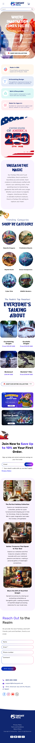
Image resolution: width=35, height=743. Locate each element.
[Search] (32, 9)
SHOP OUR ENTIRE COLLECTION (17, 384)
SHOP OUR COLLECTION (18, 53)
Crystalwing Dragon (9, 343)
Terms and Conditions (17, 727)
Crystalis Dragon (26, 343)
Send (5, 668)
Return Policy (17, 729)
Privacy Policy (6, 471)
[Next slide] (32, 32)
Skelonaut (9, 372)
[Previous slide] (2, 32)
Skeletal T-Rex (26, 372)
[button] (3, 4)
